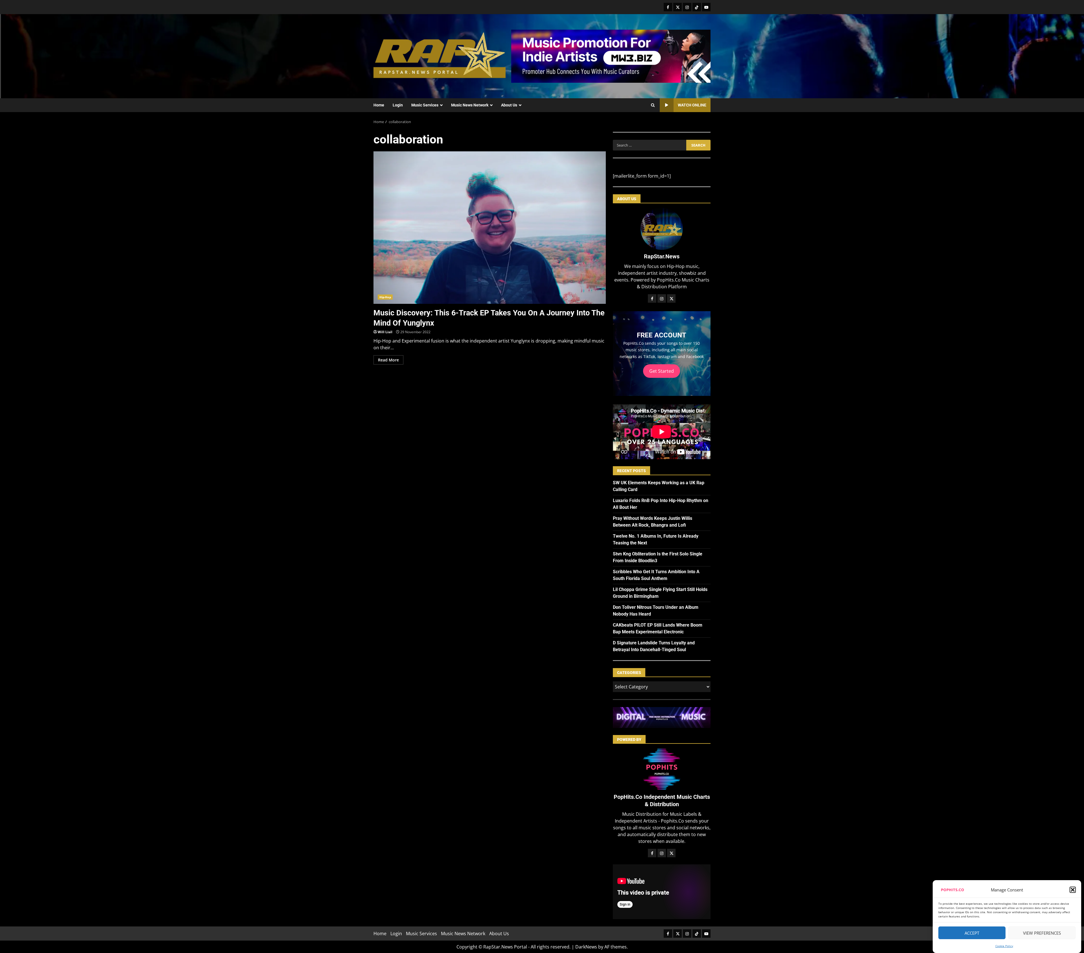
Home (378, 105)
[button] (1073, 890)
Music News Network (469, 105)
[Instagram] (687, 7)
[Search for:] (649, 145)
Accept (972, 933)
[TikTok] (696, 7)
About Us (509, 105)
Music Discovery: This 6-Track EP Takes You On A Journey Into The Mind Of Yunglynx (489, 227)
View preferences (1042, 933)
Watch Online (692, 105)
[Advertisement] (611, 56)
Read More (388, 360)
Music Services (424, 105)
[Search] (653, 105)
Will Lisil (385, 332)
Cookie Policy (1004, 946)
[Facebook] (668, 7)
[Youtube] (706, 7)
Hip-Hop (385, 297)
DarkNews (586, 947)
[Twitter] (677, 7)
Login (398, 105)
